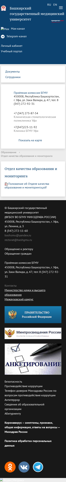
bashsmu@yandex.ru (18, 235)
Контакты (11, 285)
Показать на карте (30, 140)
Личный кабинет (11, 46)
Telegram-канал (16, 36)
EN (55, 4)
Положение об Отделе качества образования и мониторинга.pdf (27, 185)
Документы (12, 71)
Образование (8, 152)
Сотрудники (13, 77)
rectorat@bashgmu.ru (18, 240)
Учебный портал (11, 51)
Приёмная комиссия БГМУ (31, 92)
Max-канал (17, 28)
